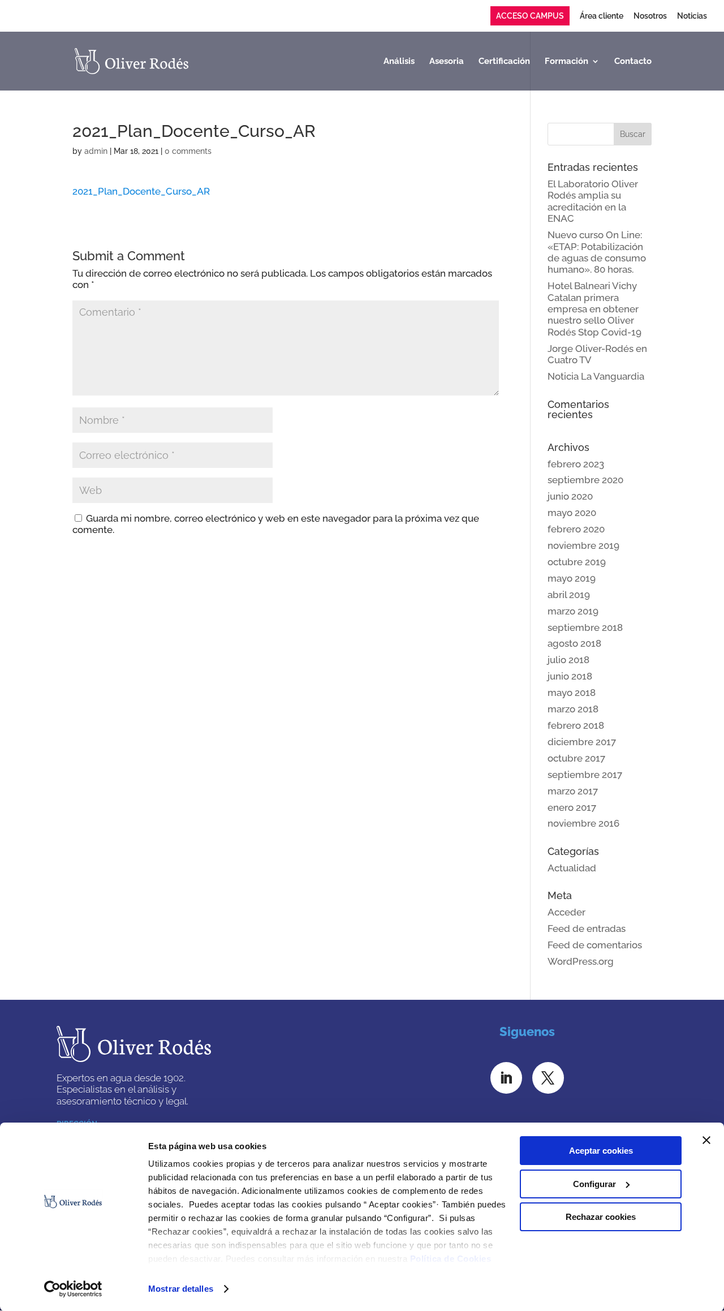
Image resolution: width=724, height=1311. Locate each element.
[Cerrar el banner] (706, 1140)
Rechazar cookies (601, 1217)
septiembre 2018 (585, 627)
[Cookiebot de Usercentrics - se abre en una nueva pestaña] (73, 1288)
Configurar (594, 1184)
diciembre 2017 (582, 741)
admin (95, 151)
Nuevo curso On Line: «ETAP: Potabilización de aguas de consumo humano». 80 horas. (597, 252)
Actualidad (572, 868)
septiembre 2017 (585, 774)
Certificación (504, 61)
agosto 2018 (574, 643)
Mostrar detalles (180, 1288)
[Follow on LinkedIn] (506, 1078)
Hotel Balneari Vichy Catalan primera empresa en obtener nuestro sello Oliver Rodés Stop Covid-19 (594, 309)
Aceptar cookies (601, 1150)
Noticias (692, 16)
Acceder (566, 912)
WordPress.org (581, 961)
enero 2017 (572, 807)
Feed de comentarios (595, 945)
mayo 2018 (572, 692)
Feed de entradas (587, 928)
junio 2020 (570, 496)
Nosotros (650, 16)
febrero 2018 (576, 725)
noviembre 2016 (583, 823)
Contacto (633, 61)
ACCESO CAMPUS (530, 15)
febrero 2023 (576, 464)
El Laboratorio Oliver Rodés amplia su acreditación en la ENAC (593, 201)
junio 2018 (570, 676)
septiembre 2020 (585, 479)
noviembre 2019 (583, 545)
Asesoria (446, 61)
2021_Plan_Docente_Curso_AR (141, 191)
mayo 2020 (572, 512)
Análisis (399, 61)
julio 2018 (568, 659)
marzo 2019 (573, 611)
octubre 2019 (577, 562)
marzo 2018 (573, 709)
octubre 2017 (576, 758)
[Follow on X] (548, 1078)
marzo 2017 (573, 791)
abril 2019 (569, 594)
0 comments (188, 151)
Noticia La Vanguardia (596, 376)
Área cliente (601, 16)
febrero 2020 (576, 529)
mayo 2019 (572, 578)
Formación (566, 61)
